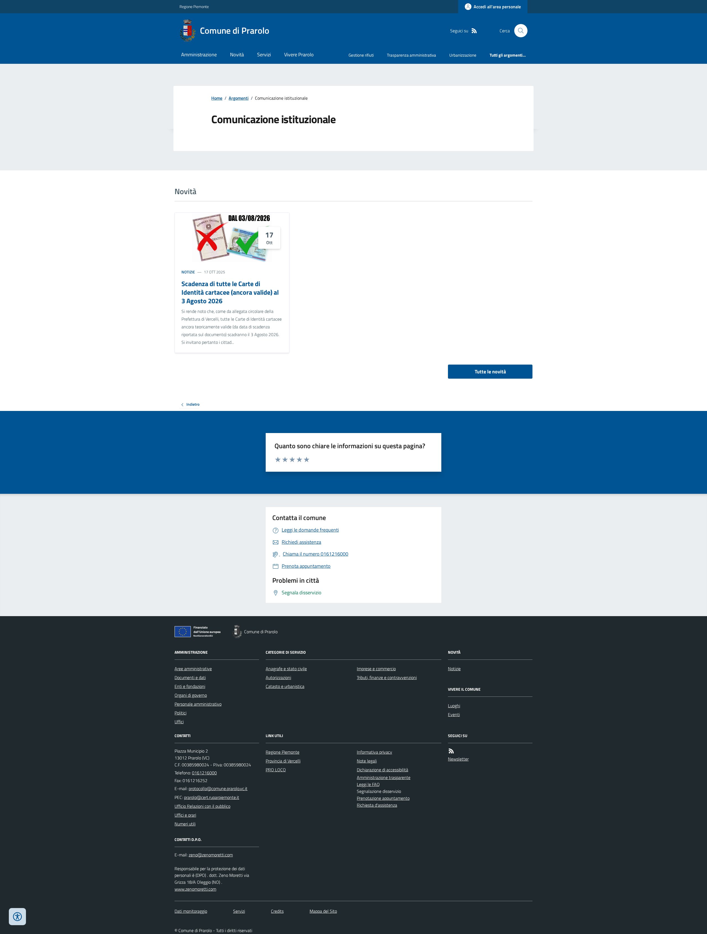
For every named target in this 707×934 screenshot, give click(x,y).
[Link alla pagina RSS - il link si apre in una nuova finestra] (474, 30)
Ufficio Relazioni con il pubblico (202, 806)
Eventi (454, 714)
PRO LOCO (276, 769)
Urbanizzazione (462, 55)
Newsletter (458, 759)
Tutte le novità (490, 371)
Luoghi (454, 705)
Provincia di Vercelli (283, 761)
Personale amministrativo (198, 704)
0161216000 (204, 772)
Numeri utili (185, 823)
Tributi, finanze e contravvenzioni (387, 677)
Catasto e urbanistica (285, 686)
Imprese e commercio (376, 668)
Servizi (264, 54)
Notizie (188, 272)
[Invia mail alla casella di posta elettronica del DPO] (211, 854)
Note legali (367, 761)
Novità (237, 54)
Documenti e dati (190, 677)
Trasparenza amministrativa (411, 55)
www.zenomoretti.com (195, 889)
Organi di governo (191, 695)
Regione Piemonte (194, 6)
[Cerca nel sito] (518, 30)
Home (216, 98)
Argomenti (239, 98)
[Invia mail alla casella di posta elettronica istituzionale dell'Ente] (218, 788)
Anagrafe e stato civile (286, 668)
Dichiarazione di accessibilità (382, 769)
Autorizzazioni (278, 677)
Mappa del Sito (323, 911)
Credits (277, 911)
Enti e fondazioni (190, 686)
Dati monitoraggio (191, 911)
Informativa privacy (374, 752)
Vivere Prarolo (299, 54)
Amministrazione (199, 54)
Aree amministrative (193, 668)
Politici (180, 712)
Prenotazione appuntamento (383, 798)
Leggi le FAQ (368, 784)
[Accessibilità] (17, 916)
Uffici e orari (185, 815)
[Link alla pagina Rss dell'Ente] (451, 751)
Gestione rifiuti (361, 55)
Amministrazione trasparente (383, 777)
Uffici (179, 721)
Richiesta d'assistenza (377, 805)
